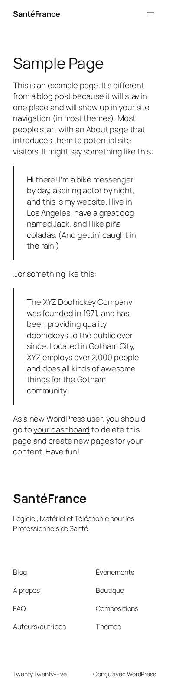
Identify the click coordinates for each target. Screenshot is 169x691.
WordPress (141, 674)
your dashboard (61, 429)
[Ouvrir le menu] (151, 14)
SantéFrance (36, 14)
